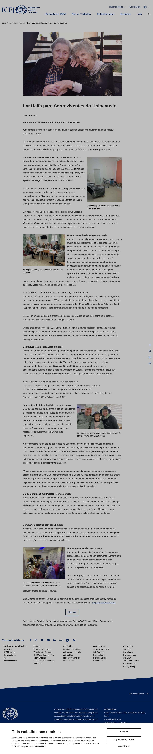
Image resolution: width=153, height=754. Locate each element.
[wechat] (74, 640)
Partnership (98, 661)
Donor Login (135, 7)
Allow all (124, 732)
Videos (7, 658)
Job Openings (99, 652)
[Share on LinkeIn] (150, 357)
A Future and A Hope (72, 649)
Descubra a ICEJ (56, 14)
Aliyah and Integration (72, 652)
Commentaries (10, 655)
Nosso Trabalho (81, 14)
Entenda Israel (105, 14)
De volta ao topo (137, 694)
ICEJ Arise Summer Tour (43, 655)
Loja (139, 14)
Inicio (4, 23)
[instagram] (36, 640)
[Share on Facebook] (150, 345)
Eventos (126, 14)
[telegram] (67, 640)
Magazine (8, 649)
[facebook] (30, 640)
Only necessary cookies (124, 739)
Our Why (127, 649)
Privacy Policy (129, 666)
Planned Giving (99, 658)
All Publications (10, 661)
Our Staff (127, 658)
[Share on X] (150, 351)
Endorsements (129, 664)
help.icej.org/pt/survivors (103, 603)
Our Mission (128, 652)
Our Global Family (131, 661)
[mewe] (60, 640)
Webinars (37, 664)
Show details (123, 746)
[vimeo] (42, 640)
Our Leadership (129, 655)
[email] (48, 640)
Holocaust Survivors (71, 658)
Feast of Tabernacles (42, 649)
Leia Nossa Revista (16, 23)
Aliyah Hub (68, 655)
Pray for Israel (99, 655)
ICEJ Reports (9, 652)
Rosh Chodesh (39, 658)
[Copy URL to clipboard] (150, 363)
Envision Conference (42, 652)
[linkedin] (54, 640)
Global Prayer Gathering (43, 661)
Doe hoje (72, 612)
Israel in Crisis (69, 661)
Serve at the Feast (101, 649)
